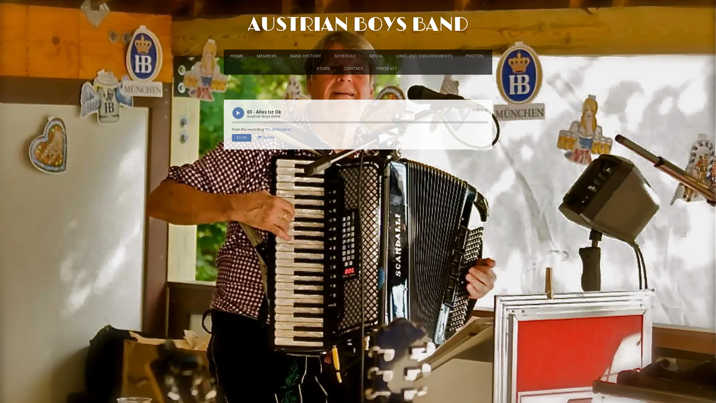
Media (375, 55)
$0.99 (242, 137)
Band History (305, 55)
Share (268, 137)
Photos (474, 55)
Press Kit (386, 68)
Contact (353, 68)
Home (236, 55)
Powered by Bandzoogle (358, 176)
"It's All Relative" (278, 129)
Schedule (345, 55)
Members (267, 55)
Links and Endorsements (424, 55)
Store (323, 68)
